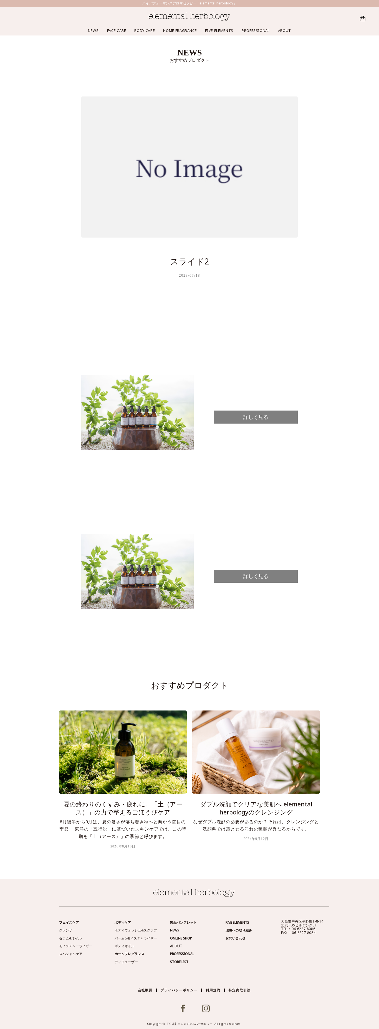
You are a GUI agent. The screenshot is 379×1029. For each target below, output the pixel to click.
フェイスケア (69, 922)
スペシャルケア (70, 953)
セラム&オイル (70, 938)
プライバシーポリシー (179, 990)
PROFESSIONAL (256, 30)
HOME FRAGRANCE (180, 30)
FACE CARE (116, 30)
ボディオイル (125, 946)
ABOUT (284, 30)
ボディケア (123, 922)
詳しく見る (255, 417)
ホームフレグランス (130, 953)
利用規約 (213, 990)
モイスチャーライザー (75, 946)
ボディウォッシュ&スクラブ (136, 930)
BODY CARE (144, 30)
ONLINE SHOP (181, 938)
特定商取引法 (240, 990)
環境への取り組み (239, 930)
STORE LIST (179, 961)
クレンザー (67, 930)
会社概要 (145, 990)
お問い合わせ (236, 938)
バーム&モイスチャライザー (136, 938)
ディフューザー (126, 961)
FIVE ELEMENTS (219, 30)
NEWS (93, 30)
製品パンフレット (183, 922)
